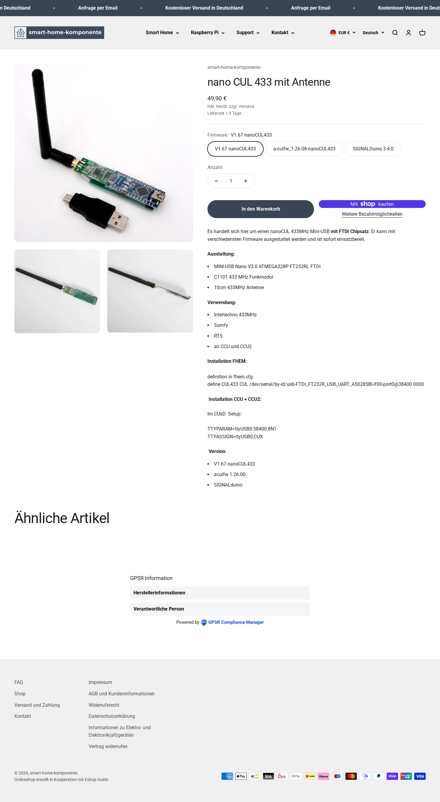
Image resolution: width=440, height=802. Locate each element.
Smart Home (159, 32)
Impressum (100, 682)
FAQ (18, 682)
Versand (246, 106)
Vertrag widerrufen (108, 746)
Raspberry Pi (205, 32)
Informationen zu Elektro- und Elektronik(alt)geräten (120, 731)
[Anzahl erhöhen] (245, 181)
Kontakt (279, 32)
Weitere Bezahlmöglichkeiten (372, 214)
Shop (19, 694)
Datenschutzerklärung (112, 716)
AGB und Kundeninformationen (121, 694)
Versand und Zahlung (37, 705)
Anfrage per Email (89, 8)
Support (245, 32)
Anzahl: (215, 167)
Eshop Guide (96, 779)
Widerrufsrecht (104, 705)
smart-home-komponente (233, 67)
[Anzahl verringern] (216, 181)
